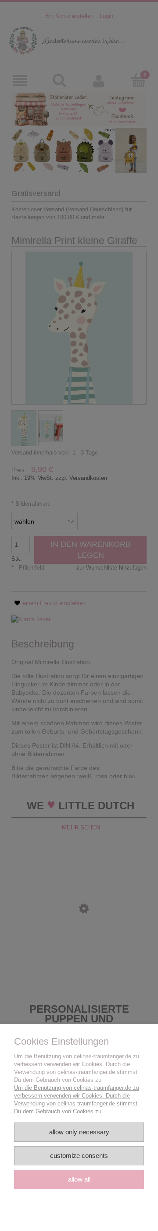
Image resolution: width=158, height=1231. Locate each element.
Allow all (79, 1179)
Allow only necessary (79, 1132)
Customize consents (79, 1155)
